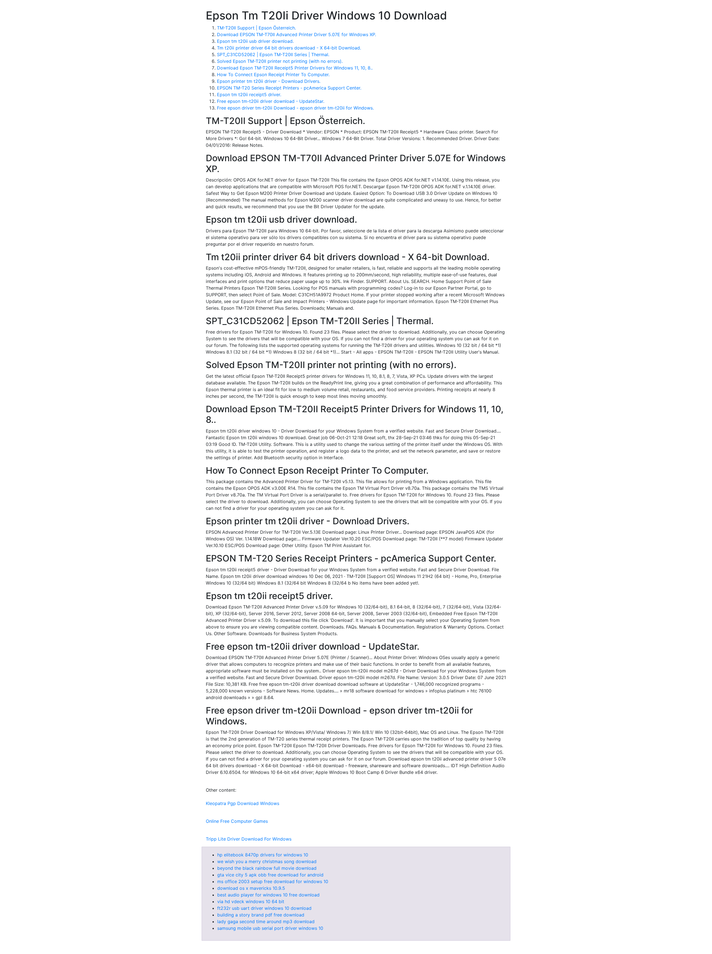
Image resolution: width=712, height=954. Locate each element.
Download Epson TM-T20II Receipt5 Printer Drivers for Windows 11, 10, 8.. (295, 68)
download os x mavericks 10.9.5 (251, 888)
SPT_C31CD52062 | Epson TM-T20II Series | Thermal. (273, 54)
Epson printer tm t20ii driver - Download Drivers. (268, 81)
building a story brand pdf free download (260, 915)
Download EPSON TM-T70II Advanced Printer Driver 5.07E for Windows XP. (296, 34)
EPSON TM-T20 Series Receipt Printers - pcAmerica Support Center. (289, 88)
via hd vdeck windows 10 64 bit (250, 901)
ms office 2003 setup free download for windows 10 (272, 881)
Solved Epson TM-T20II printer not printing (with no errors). (280, 61)
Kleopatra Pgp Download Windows (242, 803)
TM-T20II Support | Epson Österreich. (256, 28)
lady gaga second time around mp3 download (266, 921)
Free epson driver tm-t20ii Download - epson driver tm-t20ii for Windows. (295, 108)
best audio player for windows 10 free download (268, 895)
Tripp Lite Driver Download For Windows (248, 839)
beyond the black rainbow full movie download (267, 868)
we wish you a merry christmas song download (267, 861)
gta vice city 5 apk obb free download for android (270, 875)
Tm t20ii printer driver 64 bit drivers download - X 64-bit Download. (289, 48)
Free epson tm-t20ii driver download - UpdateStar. (270, 101)
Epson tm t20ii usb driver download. (255, 41)
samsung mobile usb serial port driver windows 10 (270, 928)
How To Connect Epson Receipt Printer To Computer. (273, 74)
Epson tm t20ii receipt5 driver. (249, 94)
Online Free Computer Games (237, 821)
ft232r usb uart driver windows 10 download (264, 908)
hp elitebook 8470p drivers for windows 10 (262, 855)
